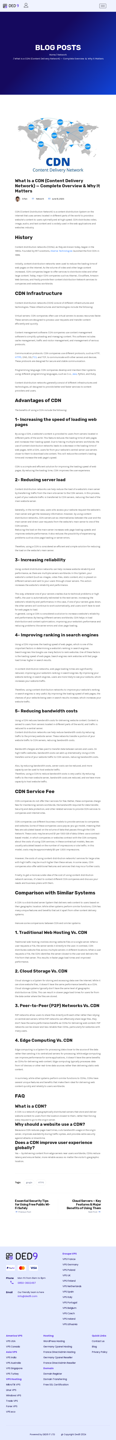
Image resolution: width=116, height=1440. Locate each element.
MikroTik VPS (13, 1384)
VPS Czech (69, 1313)
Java (74, 373)
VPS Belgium (69, 1308)
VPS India (11, 1357)
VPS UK (67, 1275)
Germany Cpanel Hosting (57, 1346)
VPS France (69, 1259)
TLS (35, 357)
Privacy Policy (99, 1352)
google (29, 1182)
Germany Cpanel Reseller (58, 1357)
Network (40, 199)
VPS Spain (68, 1291)
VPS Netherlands (72, 1286)
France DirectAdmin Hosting (59, 1352)
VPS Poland (69, 1270)
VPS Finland (69, 1281)
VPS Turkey (12, 1373)
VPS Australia (13, 1363)
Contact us (98, 1341)
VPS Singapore (14, 1368)
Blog (94, 1346)
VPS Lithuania (70, 1324)
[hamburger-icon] (102, 6)
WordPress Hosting (54, 1341)
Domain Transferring (55, 1379)
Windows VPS (13, 1395)
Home (52, 54)
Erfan (24, 199)
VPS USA (10, 1341)
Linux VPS (11, 1390)
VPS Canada (13, 1346)
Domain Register (52, 1373)
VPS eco (10, 1411)
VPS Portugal (70, 1302)
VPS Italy (67, 1297)
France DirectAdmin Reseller (59, 1363)
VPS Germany (70, 1264)
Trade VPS (12, 1401)
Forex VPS (11, 1406)
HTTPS (18, 357)
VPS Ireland (69, 1319)
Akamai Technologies (61, 250)
